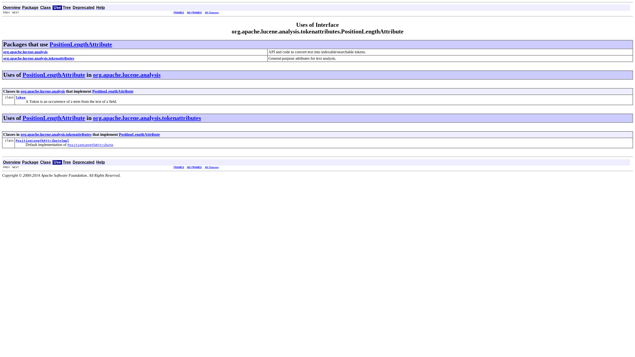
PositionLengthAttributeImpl (42, 141)
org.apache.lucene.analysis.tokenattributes (147, 118)
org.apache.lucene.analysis (126, 75)
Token (21, 97)
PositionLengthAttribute (81, 44)
